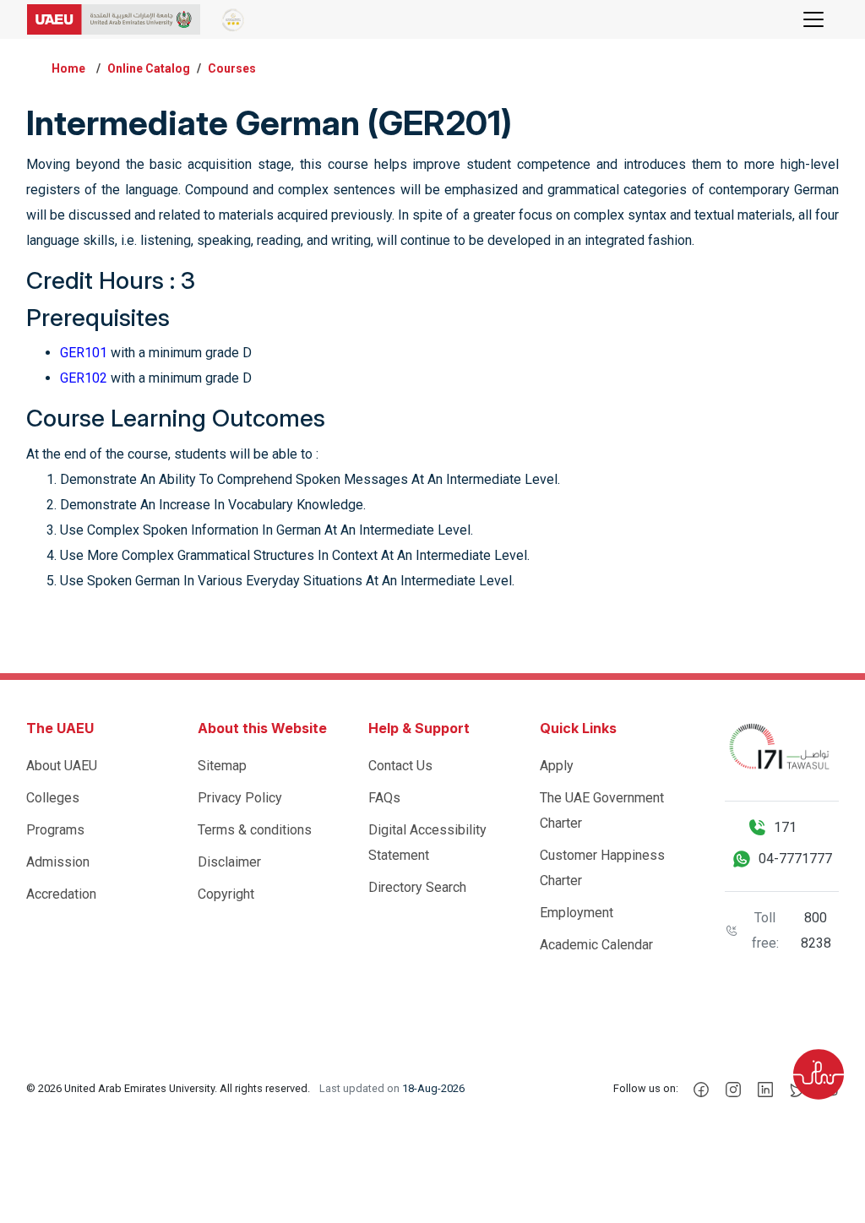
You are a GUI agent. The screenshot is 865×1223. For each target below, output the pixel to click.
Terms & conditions (255, 830)
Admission (58, 862)
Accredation (61, 894)
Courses (232, 68)
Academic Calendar (596, 945)
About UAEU (61, 766)
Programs (55, 830)
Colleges (52, 798)
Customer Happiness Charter (602, 868)
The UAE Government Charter (602, 810)
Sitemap (222, 766)
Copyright (226, 894)
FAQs (384, 798)
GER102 (83, 378)
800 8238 (816, 930)
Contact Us (400, 766)
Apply (557, 766)
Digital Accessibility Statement (427, 842)
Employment (576, 913)
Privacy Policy (240, 798)
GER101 (83, 353)
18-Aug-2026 (433, 1088)
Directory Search (417, 887)
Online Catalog (148, 68)
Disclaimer (229, 862)
